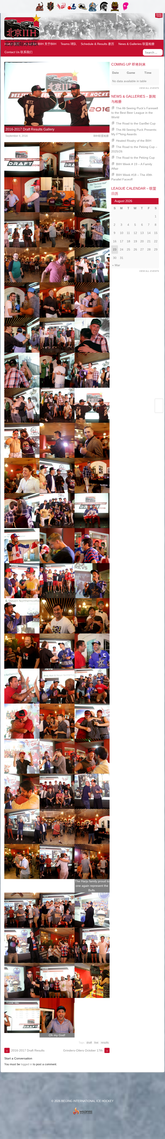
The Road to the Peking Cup (135, 157)
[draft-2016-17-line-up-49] (21, 721)
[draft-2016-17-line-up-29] (57, 475)
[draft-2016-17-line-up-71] (57, 980)
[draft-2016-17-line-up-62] (57, 861)
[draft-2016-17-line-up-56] (57, 791)
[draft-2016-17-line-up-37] (21, 580)
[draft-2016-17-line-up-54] (92, 756)
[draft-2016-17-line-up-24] (92, 405)
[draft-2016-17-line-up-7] (21, 229)
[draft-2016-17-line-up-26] (57, 440)
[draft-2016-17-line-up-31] (21, 510)
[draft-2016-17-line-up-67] (21, 945)
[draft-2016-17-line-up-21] (92, 370)
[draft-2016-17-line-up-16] (21, 335)
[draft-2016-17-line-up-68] (57, 945)
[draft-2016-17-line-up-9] (92, 229)
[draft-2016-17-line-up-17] (57, 335)
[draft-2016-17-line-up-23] (57, 405)
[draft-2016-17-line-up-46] (21, 686)
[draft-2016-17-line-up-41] (57, 615)
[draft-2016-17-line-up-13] (21, 299)
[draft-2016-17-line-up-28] (21, 475)
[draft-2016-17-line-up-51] (92, 721)
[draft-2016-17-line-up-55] (21, 791)
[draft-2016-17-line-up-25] (21, 440)
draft (89, 1042)
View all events (149, 88)
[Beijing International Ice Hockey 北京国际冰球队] (21, 46)
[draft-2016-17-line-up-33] (92, 510)
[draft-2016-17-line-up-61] (21, 861)
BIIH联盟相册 (101, 135)
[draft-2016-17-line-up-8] (57, 229)
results (105, 1042)
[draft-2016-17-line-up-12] (92, 264)
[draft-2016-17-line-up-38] (57, 580)
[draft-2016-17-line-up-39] (92, 580)
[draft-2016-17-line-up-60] (92, 826)
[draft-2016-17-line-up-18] (92, 335)
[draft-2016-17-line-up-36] (92, 545)
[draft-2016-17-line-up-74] (57, 1015)
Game (131, 72)
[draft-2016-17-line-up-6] (92, 194)
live (96, 1042)
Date (115, 72)
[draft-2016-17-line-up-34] (21, 545)
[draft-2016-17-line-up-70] (21, 980)
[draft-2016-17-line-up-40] (21, 615)
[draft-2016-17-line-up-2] (57, 159)
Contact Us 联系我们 (18, 52)
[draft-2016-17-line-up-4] (21, 194)
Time (147, 72)
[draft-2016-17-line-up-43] (21, 651)
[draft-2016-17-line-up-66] (92, 910)
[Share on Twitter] (159, 403)
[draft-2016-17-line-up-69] (92, 945)
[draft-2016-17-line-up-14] (57, 299)
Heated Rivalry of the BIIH (133, 140)
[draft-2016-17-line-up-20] (57, 370)
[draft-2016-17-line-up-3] (92, 159)
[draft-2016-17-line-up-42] (92, 615)
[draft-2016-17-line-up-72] (92, 980)
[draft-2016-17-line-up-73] (21, 1015)
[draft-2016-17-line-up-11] (57, 264)
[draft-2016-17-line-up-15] (92, 299)
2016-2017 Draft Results (25, 1050)
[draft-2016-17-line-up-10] (21, 264)
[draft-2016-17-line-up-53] (57, 756)
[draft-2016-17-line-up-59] (57, 826)
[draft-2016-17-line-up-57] (92, 791)
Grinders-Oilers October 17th (85, 1050)
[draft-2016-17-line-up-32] (57, 510)
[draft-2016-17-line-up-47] (57, 686)
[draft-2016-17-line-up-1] (21, 159)
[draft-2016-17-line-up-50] (57, 721)
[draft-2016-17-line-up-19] (21, 370)
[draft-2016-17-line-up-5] (57, 194)
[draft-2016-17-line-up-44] (57, 651)
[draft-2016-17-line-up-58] (21, 826)
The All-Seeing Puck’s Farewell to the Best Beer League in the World (134, 112)
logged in (26, 1064)
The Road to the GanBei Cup (136, 123)
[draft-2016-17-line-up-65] (57, 910)
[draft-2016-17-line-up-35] (57, 545)
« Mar (116, 265)
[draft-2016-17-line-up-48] (92, 686)
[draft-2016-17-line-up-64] (21, 910)
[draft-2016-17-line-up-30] (92, 475)
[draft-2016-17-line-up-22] (21, 405)
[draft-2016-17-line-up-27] (92, 440)
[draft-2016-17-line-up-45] (92, 651)
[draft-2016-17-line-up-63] (92, 861)
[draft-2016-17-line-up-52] (21, 756)
